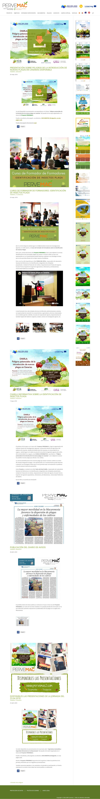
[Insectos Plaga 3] (39, 327)
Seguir (22, 126)
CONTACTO (56, 13)
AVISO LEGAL (46, 790)
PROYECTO (9, 13)
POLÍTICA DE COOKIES (33, 790)
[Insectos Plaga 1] (22, 327)
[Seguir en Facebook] (18, 126)
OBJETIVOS (17, 13)
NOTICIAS (74, 13)
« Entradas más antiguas (16, 782)
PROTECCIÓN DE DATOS (16, 790)
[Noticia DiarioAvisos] (22, 621)
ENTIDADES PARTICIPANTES (28, 13)
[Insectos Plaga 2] (56, 327)
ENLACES (49, 13)
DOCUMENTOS (41, 13)
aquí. (35, 123)
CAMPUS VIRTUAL (65, 13)
